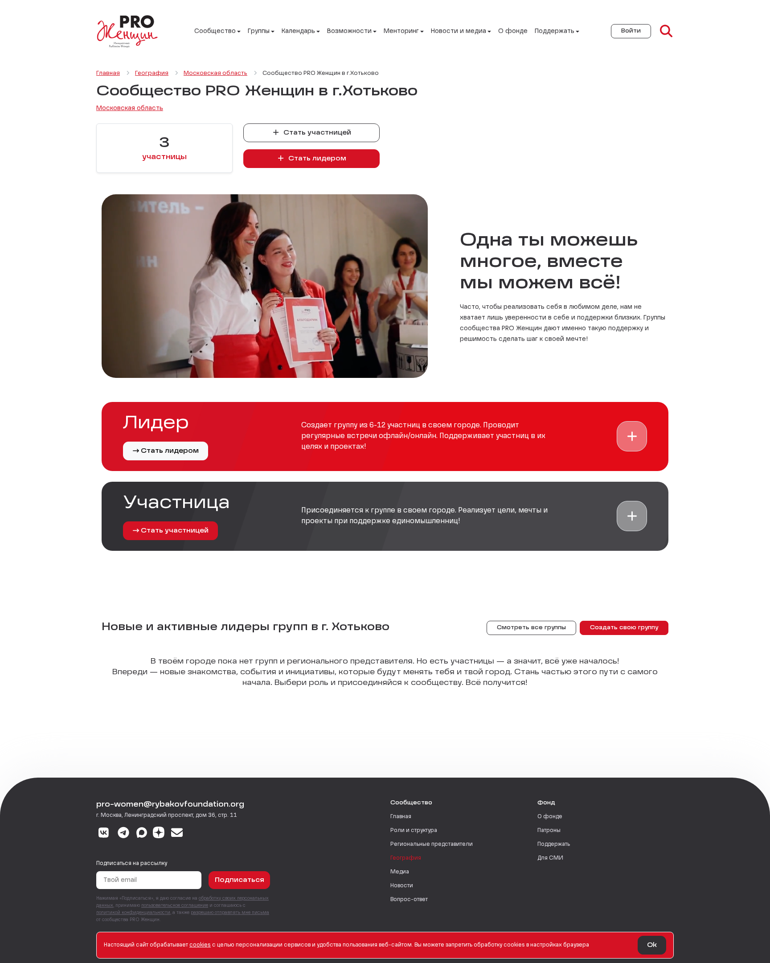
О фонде (513, 31)
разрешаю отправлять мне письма (230, 912)
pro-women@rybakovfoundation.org (170, 804)
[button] (632, 436)
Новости (401, 886)
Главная (400, 817)
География (405, 858)
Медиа (399, 872)
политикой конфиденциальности (133, 912)
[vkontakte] (103, 834)
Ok (652, 945)
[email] (177, 834)
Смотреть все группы (531, 628)
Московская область (129, 108)
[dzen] (158, 834)
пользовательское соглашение (174, 905)
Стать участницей (316, 133)
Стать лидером (316, 159)
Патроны (549, 830)
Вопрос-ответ (409, 899)
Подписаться (239, 880)
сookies (200, 945)
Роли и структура (413, 830)
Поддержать (553, 844)
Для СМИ (550, 858)
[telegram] (123, 834)
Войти (631, 31)
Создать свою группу (624, 628)
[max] (141, 834)
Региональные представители (431, 844)
